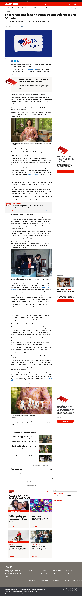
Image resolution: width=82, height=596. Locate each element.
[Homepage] (8, 4)
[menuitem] (6, 8)
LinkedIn (18, 61)
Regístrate (66, 4)
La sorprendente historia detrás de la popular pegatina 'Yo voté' (40, 16)
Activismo (7, 11)
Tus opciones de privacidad (38, 593)
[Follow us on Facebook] (63, 589)
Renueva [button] (21, 4)
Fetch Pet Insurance (15, 546)
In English (21, 26)
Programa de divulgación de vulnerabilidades (14, 593)
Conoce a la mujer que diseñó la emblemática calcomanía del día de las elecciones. (27, 21)
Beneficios (50, 4)
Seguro (11, 544)
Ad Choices (28, 593)
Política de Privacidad (65, 305)
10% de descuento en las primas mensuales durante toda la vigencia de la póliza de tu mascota (18, 549)
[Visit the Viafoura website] (34, 485)
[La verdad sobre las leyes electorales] (45, 458)
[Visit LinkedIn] (75, 589)
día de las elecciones (31, 69)
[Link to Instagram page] (71, 589)
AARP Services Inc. (45, 577)
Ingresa (72, 4)
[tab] (16, 478)
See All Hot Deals (58, 500)
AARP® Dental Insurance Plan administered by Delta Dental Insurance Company (18, 517)
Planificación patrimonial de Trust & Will (27, 206)
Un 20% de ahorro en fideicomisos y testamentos (25, 208)
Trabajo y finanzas (16, 203)
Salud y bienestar (13, 513)
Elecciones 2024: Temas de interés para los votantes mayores (24, 447)
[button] (75, 8)
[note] (28, 58)
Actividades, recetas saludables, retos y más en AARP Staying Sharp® (41, 549)
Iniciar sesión (38, 469)
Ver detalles (15, 210)
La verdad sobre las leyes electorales (24, 456)
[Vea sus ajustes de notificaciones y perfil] (52, 478)
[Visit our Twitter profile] (67, 589)
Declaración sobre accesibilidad (38, 589)
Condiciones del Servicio (25, 589)
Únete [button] (15, 4)
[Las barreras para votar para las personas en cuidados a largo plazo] (45, 439)
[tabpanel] (68, 8)
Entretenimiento (36, 513)
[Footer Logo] (14, 567)
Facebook (12, 61)
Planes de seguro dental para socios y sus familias (17, 522)
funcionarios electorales (34, 174)
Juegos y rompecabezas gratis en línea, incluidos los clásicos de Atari (40, 519)
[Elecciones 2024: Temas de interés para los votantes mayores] (45, 449)
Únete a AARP (22, 90)
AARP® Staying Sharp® (39, 546)
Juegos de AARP (37, 516)
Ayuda (46, 4)
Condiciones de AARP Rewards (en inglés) (13, 591)
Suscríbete (65, 301)
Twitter (15, 61)
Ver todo (48, 210)
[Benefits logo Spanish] (8, 205)
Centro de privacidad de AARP (11, 589)
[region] (32, 478)
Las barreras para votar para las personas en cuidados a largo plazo (23, 437)
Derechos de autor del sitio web (30, 591)
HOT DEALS (58, 493)
